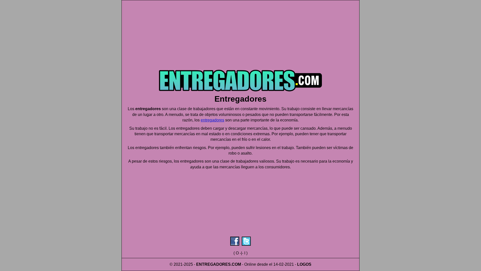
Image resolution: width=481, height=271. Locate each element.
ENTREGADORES (213, 264)
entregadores (212, 120)
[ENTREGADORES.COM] (240, 93)
